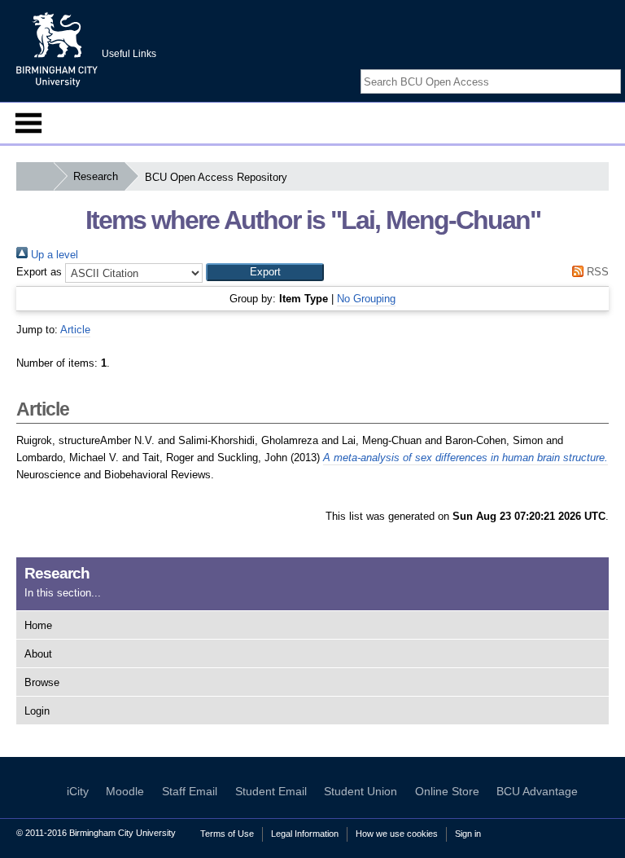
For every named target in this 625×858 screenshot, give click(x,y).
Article (75, 329)
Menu (28, 123)
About (38, 654)
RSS (596, 272)
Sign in (468, 833)
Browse (41, 682)
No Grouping (366, 299)
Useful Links (129, 54)
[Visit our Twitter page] (593, 67)
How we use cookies (397, 833)
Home (38, 625)
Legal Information (305, 833)
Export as (39, 272)
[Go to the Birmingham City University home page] (57, 49)
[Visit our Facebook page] (574, 67)
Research (95, 176)
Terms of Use (227, 833)
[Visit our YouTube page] (613, 67)
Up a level (53, 255)
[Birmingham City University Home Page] (34, 176)
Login (37, 711)
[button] (265, 272)
